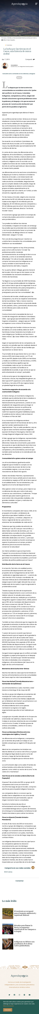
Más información (8, 1006)
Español (19, 77)
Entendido (8, 1010)
